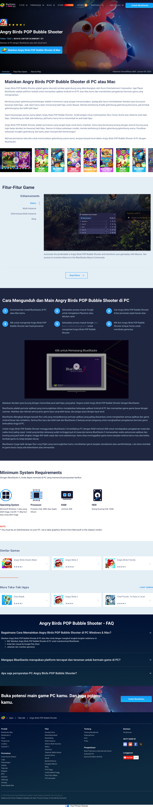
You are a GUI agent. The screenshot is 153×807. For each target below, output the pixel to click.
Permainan (35, 5)
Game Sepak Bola (7, 785)
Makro (47, 747)
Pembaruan (127, 732)
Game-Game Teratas (8, 757)
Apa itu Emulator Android (93, 757)
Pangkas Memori (51, 764)
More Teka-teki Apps (14, 587)
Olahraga (4, 780)
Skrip (46, 767)
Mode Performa (50, 761)
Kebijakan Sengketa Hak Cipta (26, 798)
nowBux (4, 744)
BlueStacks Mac (7, 732)
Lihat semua (146, 587)
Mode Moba (49, 738)
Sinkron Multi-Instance (53, 744)
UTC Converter (50, 778)
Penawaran (5, 741)
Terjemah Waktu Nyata (53, 752)
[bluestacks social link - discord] (125, 744)
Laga (3, 760)
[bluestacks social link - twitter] (141, 744)
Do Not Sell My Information (58, 798)
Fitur (21, 5)
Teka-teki (6, 39)
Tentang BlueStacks (91, 732)
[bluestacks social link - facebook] (136, 744)
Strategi (4, 782)
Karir (85, 738)
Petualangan (6, 762)
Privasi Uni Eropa (42, 798)
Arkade (3, 765)
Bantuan (95, 5)
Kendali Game (50, 732)
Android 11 (5, 747)
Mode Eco (48, 749)
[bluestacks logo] (7, 5)
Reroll (47, 758)
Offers (80, 5)
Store (65, 5)
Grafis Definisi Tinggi (52, 772)
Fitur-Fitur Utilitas (51, 775)
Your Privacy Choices (79, 806)
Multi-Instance (50, 741)
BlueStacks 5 (6, 735)
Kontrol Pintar (50, 755)
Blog (49, 5)
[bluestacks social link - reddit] (130, 744)
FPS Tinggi (48, 770)
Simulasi (4, 777)
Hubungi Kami (89, 735)
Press (86, 741)
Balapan (4, 771)
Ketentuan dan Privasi (8, 798)
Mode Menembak (51, 735)
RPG (2, 774)
